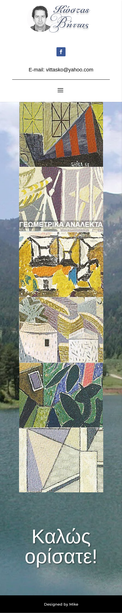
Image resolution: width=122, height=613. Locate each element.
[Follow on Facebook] (61, 51)
